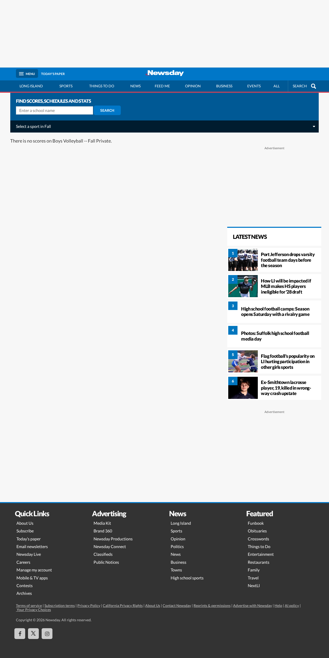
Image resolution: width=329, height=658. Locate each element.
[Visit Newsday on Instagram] (47, 633)
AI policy (292, 605)
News (135, 86)
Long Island (31, 86)
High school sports (187, 577)
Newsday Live (28, 554)
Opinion (193, 86)
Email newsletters (32, 546)
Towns (176, 569)
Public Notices (106, 562)
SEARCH (300, 86)
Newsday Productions (113, 538)
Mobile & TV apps (32, 577)
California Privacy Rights (123, 605)
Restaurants (258, 562)
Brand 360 (103, 530)
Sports (65, 86)
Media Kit (102, 523)
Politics (177, 546)
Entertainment (261, 554)
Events (254, 86)
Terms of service (29, 605)
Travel (253, 577)
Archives (24, 593)
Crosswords (258, 538)
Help (278, 605)
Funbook (256, 523)
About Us (24, 523)
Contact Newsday (177, 605)
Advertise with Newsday (252, 605)
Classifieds (103, 554)
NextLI (254, 585)
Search (107, 110)
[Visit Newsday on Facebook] (19, 633)
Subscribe (25, 530)
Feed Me (162, 86)
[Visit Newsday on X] (33, 633)
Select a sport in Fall (33, 126)
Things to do (101, 86)
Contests (24, 585)
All (276, 86)
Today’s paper (28, 538)
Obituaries (257, 530)
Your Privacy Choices (33, 609)
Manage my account (34, 569)
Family (254, 569)
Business (224, 86)
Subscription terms (59, 605)
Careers (23, 562)
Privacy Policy (88, 605)
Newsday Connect (110, 546)
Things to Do (259, 546)
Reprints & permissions (212, 605)
